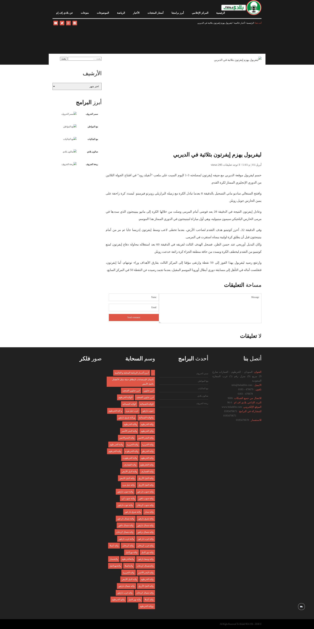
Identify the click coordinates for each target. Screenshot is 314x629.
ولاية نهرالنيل (131, 552)
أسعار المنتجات (156, 12)
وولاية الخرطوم (147, 606)
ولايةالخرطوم (128, 559)
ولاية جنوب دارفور (125, 491)
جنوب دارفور (148, 411)
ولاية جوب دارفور (125, 505)
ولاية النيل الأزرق (146, 478)
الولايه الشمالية (129, 404)
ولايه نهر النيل (134, 599)
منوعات (85, 12)
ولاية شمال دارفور (145, 525)
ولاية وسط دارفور (146, 559)
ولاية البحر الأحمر (129, 431)
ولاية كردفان (128, 545)
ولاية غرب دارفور (126, 539)
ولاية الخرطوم (114, 451)
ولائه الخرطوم (147, 424)
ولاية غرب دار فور (146, 539)
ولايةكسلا (129, 566)
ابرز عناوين (149, 390)
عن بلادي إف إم (64, 12)
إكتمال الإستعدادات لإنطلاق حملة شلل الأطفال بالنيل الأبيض (133, 381)
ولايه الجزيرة (128, 572)
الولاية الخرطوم (125, 397)
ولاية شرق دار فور (133, 512)
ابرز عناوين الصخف (145, 397)
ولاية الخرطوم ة (130, 458)
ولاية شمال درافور (145, 532)
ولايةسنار (114, 559)
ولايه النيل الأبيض (129, 579)
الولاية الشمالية (147, 404)
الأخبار (136, 12)
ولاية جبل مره (128, 485)
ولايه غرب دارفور (124, 592)
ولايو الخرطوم (118, 599)
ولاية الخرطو (148, 451)
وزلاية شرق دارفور (126, 417)
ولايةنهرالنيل (115, 566)
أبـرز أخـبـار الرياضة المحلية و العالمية (132, 372)
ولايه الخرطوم (147, 579)
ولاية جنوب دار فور (145, 491)
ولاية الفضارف (130, 464)
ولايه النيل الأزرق (146, 586)
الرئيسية (220, 12)
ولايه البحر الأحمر (146, 572)
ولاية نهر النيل (147, 552)
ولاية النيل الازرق (146, 485)
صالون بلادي (92, 151)
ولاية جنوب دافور (146, 498)
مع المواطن (93, 126)
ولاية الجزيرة (132, 444)
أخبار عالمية (239, 23)
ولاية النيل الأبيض (129, 471)
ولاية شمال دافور (125, 525)
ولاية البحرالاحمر (126, 438)
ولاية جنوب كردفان (145, 505)
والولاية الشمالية (146, 417)
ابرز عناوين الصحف (131, 390)
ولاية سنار (149, 512)
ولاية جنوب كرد (128, 498)
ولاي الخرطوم (147, 431)
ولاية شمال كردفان (124, 532)
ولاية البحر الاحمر (146, 438)
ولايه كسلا (149, 599)
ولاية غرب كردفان (145, 545)
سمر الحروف (92, 114)
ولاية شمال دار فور (125, 518)
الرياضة (121, 12)
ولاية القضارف (147, 471)
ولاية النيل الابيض (127, 478)
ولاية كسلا (114, 545)
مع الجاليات (93, 139)
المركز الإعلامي (200, 12)
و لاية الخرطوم (115, 411)
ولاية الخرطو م (131, 451)
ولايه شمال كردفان (145, 592)
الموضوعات (103, 12)
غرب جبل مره (132, 411)
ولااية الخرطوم (130, 424)
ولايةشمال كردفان (145, 566)
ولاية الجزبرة (148, 444)
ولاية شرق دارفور (146, 518)
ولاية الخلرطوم (147, 464)
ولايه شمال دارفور (126, 586)
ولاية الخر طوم (116, 444)
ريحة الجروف (92, 164)
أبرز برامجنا (178, 12)
